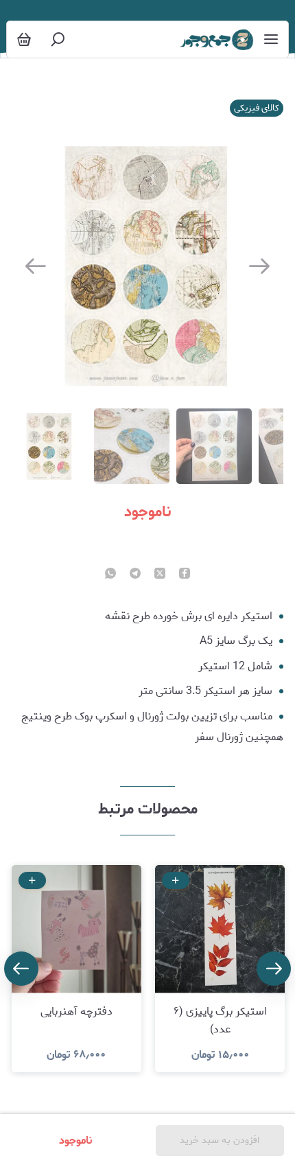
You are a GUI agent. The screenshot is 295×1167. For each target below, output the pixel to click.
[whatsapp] (110, 574)
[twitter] (159, 574)
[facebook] (184, 574)
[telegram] (135, 574)
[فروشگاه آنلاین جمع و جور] (216, 40)
